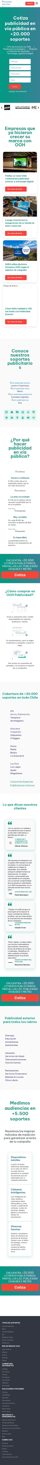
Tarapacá (15, 717)
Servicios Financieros (16, 1073)
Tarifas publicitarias (8, 1422)
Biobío (13, 752)
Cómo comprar (6, 1434)
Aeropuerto (5, 1343)
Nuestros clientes (7, 1446)
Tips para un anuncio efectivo (11, 1428)
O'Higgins (15, 738)
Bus (3, 1334)
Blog (3, 1436)
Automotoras (6, 1400)
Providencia (5, 1377)
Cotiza (15, 87)
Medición (5, 1431)
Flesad (4, 1360)
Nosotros (5, 1443)
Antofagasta (16, 720)
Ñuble (13, 749)
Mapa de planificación (9, 1420)
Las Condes (6, 1372)
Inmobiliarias (11, 1042)
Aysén (13, 770)
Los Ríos (14, 763)
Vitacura (4, 1374)
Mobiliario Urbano (7, 1337)
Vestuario (10, 1053)
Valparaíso (15, 735)
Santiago (5, 1369)
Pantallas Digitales (7, 1332)
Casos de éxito (6, 1454)
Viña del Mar (6, 1385)
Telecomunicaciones (15, 1059)
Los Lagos (15, 767)
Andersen (5, 1357)
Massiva (4, 1352)
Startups (9, 1035)
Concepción (6, 1380)
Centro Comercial (7, 1340)
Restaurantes (12, 1070)
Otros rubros (11, 1080)
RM (12, 711)
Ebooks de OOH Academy (10, 1425)
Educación (10, 1038)
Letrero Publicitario (8, 1326)
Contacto (5, 1451)
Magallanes (16, 773)
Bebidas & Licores (14, 1077)
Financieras (5, 1406)
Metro (4, 1329)
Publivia (4, 1355)
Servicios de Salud (14, 1056)
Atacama (15, 728)
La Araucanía (17, 755)
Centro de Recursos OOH (10, 1457)
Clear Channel (6, 1349)
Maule (13, 746)
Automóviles (11, 1045)
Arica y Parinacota (20, 714)
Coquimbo (15, 731)
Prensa (4, 1449)
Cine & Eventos (13, 1062)
